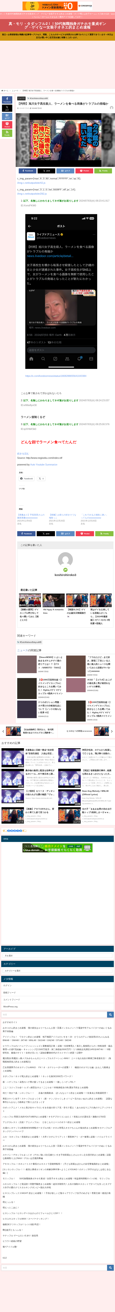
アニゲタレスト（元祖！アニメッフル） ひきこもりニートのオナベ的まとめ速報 (41, 1122)
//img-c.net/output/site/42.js (31, 183)
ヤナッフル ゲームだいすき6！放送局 (20, 1236)
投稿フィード (9, 993)
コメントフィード (11, 1000)
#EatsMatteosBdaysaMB (39, 98)
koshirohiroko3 (65, 574)
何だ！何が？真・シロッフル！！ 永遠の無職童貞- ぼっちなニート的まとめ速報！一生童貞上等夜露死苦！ (55, 1093)
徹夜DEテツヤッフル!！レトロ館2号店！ (22, 1224)
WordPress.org (10, 1007)
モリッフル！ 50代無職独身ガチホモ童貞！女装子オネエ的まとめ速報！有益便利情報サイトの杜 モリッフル (56, 1178)
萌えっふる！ (9, 1202)
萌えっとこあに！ (11, 1208)
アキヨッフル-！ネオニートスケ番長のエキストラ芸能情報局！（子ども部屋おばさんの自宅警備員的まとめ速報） (56, 1164)
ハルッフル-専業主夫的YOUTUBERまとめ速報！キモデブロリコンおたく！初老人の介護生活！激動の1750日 (54, 1117)
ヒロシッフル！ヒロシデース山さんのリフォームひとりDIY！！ (33, 1213)
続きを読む (23, 453)
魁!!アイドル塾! (10, 1247)
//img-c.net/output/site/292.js (32, 193)
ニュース (21, 98)
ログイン (7, 985)
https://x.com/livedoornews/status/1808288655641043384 (55, 376)
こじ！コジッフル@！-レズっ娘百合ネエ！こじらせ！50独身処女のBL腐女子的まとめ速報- (46, 1087)
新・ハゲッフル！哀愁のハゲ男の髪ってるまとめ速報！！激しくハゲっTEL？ (39, 1082)
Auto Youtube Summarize (43, 464)
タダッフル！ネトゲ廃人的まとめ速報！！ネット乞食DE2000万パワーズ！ (38, 1076)
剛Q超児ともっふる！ (13, 1230)
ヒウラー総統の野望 (12, 1241)
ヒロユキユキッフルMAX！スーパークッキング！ (26, 1219)
